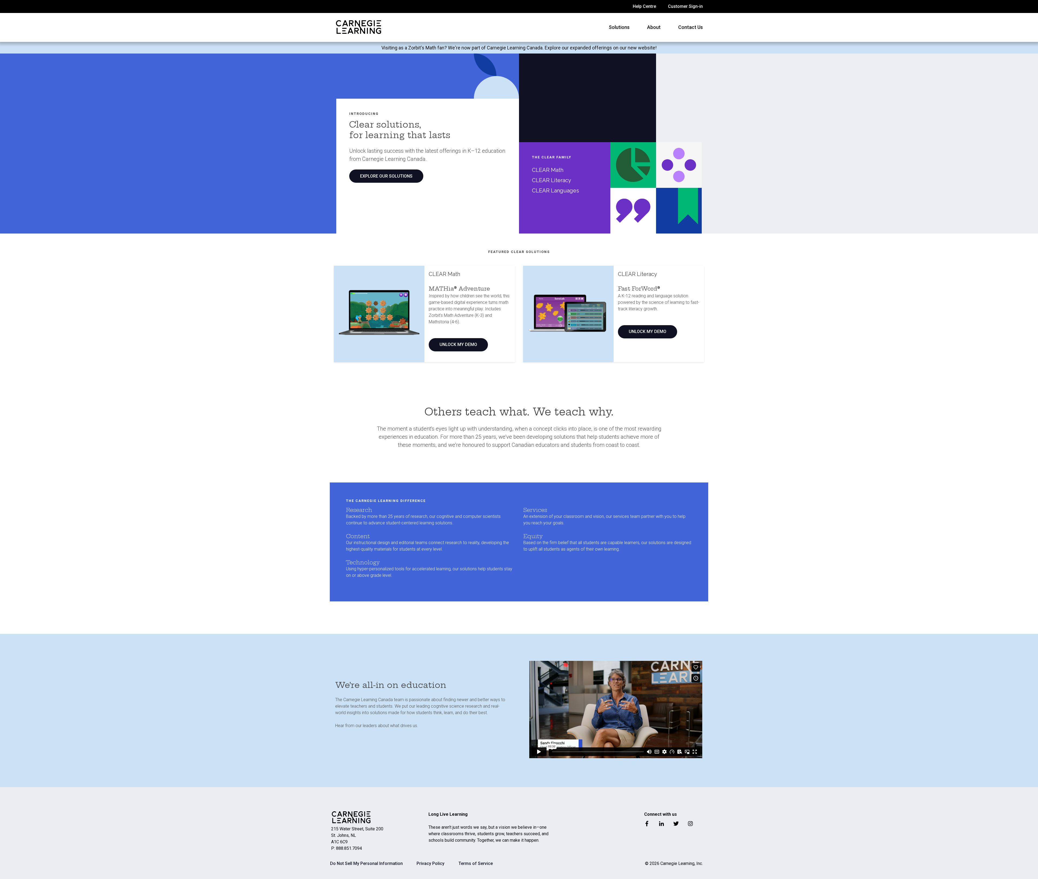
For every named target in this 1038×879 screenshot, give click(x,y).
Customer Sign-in (685, 6)
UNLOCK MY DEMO (458, 344)
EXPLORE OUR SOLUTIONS (386, 176)
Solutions (619, 27)
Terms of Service (475, 863)
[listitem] (519, 47)
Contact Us (690, 27)
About (654, 27)
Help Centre (644, 6)
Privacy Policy (430, 863)
